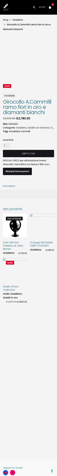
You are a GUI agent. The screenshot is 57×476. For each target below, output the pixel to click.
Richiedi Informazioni (17, 171)
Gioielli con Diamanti (39, 127)
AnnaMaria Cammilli (19, 131)
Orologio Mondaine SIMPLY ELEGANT (41, 244)
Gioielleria (21, 127)
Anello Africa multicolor (10, 288)
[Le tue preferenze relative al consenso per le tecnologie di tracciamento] (52, 471)
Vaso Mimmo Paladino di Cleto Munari (13, 246)
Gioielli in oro (10, 297)
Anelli (6, 293)
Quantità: (8, 139)
